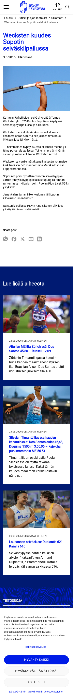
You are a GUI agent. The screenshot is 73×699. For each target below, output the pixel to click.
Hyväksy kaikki (36, 660)
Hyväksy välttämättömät (36, 671)
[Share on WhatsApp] (5, 239)
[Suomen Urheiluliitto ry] (32, 7)
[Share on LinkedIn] (39, 239)
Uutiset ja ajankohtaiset (32, 18)
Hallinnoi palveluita (35, 646)
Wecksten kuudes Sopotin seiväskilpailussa (31, 22)
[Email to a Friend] (31, 239)
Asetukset (36, 682)
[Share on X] (22, 239)
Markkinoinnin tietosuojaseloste (45, 691)
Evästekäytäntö (17, 691)
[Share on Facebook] (14, 239)
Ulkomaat (57, 18)
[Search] (67, 7)
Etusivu (9, 18)
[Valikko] (6, 7)
